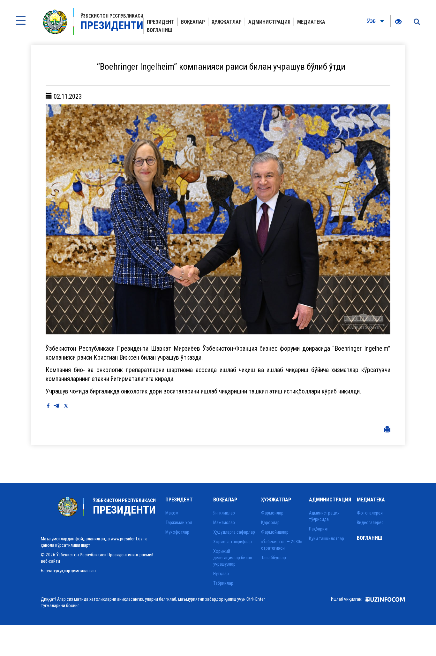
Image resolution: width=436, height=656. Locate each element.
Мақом (171, 513)
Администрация (269, 22)
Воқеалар (193, 22)
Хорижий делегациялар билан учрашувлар (232, 557)
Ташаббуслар (273, 558)
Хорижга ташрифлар (232, 542)
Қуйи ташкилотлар (326, 538)
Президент (160, 22)
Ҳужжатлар (227, 22)
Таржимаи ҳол (178, 522)
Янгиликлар (224, 513)
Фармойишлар (275, 532)
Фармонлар (272, 513)
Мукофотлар (177, 532)
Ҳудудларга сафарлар (234, 532)
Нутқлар (221, 573)
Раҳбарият (319, 529)
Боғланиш (159, 30)
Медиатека (311, 22)
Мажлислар (224, 522)
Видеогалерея (370, 522)
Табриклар (223, 583)
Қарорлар (270, 522)
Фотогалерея (370, 513)
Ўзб (372, 21)
